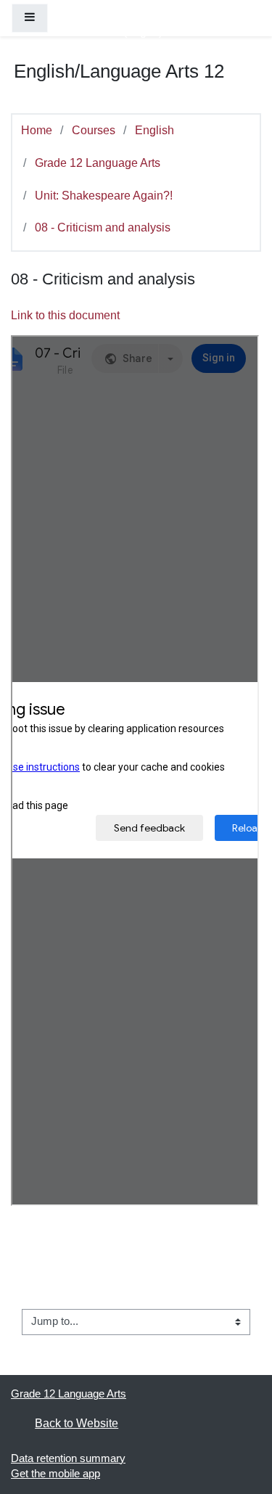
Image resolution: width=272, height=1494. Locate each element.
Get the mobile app (55, 1473)
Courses (93, 129)
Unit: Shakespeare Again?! (104, 195)
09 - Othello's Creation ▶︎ (184, 1347)
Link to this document (65, 314)
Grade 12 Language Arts (97, 162)
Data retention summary (68, 1458)
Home (36, 129)
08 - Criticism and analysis (102, 227)
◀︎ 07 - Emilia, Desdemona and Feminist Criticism (137, 1288)
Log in (143, 31)
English (154, 129)
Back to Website (76, 1422)
